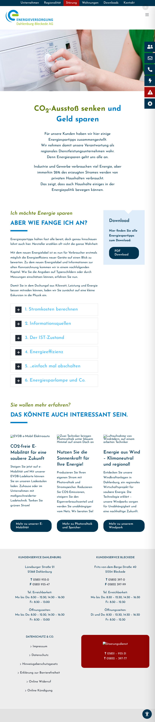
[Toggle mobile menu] (147, 15)
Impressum (40, 646)
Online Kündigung (40, 690)
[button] (54, 310)
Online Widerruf (40, 681)
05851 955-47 (41, 584)
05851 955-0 (41, 579)
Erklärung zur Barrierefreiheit (40, 672)
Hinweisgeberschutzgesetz (40, 664)
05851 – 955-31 (116, 653)
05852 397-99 (117, 584)
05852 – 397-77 (117, 658)
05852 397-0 (116, 579)
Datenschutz (40, 655)
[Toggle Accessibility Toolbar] (147, 714)
